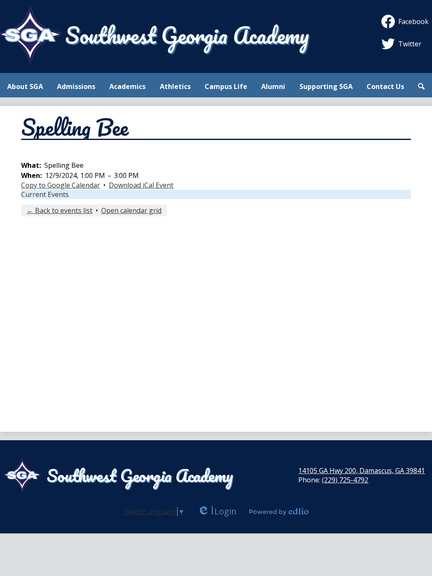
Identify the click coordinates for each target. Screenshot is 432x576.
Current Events (45, 194)
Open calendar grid (131, 210)
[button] (25, 86)
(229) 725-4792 (345, 479)
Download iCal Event (141, 185)
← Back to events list (59, 210)
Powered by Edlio (278, 511)
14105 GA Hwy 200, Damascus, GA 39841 (361, 470)
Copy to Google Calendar (60, 185)
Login (217, 511)
